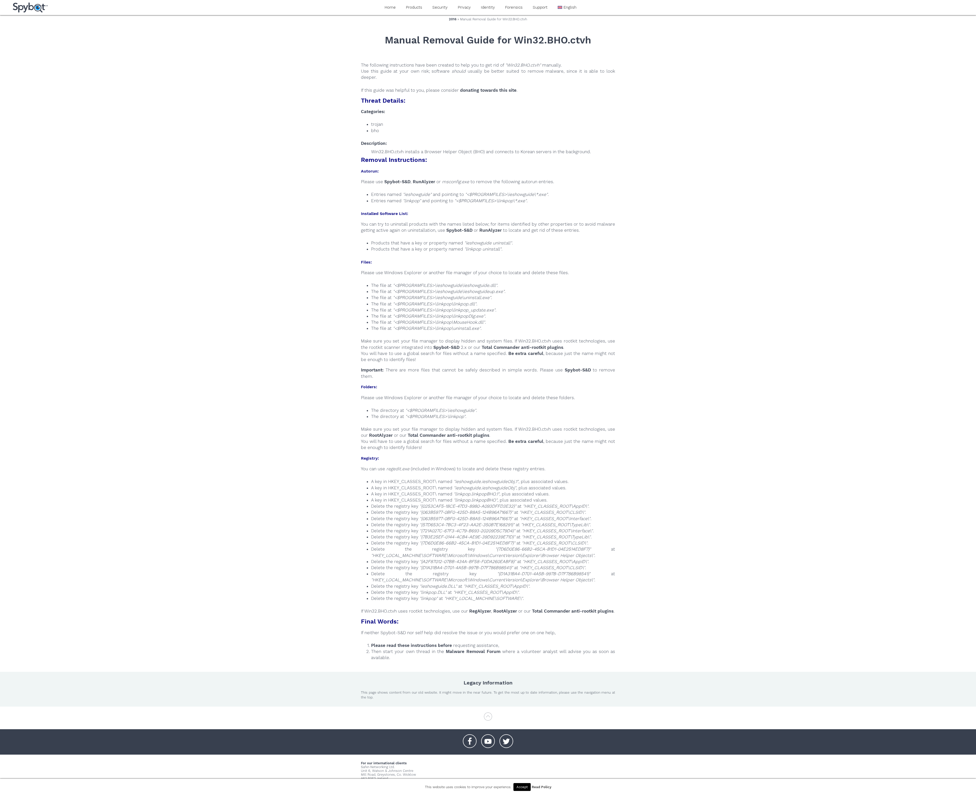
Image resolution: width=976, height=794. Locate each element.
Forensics (514, 7)
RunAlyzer (424, 181)
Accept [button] (522, 787)
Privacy (464, 7)
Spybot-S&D (397, 181)
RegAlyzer (480, 611)
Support (540, 7)
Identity (488, 7)
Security (440, 7)
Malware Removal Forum (473, 651)
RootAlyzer (381, 435)
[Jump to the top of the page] (488, 719)
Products (414, 7)
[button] (470, 738)
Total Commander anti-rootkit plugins (522, 347)
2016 (452, 19)
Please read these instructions (404, 645)
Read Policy (541, 787)
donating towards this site (488, 90)
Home (390, 7)
